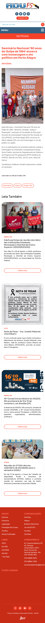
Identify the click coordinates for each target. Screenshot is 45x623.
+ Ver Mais (6, 557)
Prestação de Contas (10, 527)
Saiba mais (22, 270)
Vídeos (27, 521)
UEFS (4, 543)
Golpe (17, 186)
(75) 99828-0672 (30, 558)
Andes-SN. (28, 186)
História (5, 517)
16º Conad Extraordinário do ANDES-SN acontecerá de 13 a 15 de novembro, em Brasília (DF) (22, 401)
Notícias (27, 517)
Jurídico (5, 531)
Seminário (7, 186)
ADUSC (5, 553)
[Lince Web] (23, 617)
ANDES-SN (22, 18)
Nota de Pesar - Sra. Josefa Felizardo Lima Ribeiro (22, 332)
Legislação (6, 524)
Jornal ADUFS (29, 527)
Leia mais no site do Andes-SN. (14, 176)
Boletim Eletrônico (31, 524)
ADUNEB (5, 550)
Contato (27, 531)
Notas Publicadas (8, 534)
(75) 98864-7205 (30, 561)
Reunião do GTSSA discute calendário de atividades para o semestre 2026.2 (19, 467)
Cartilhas (27, 534)
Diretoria (5, 521)
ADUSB (5, 547)
